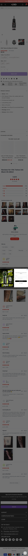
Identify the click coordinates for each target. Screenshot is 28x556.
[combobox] (16, 278)
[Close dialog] (27, 269)
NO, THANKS (21, 283)
